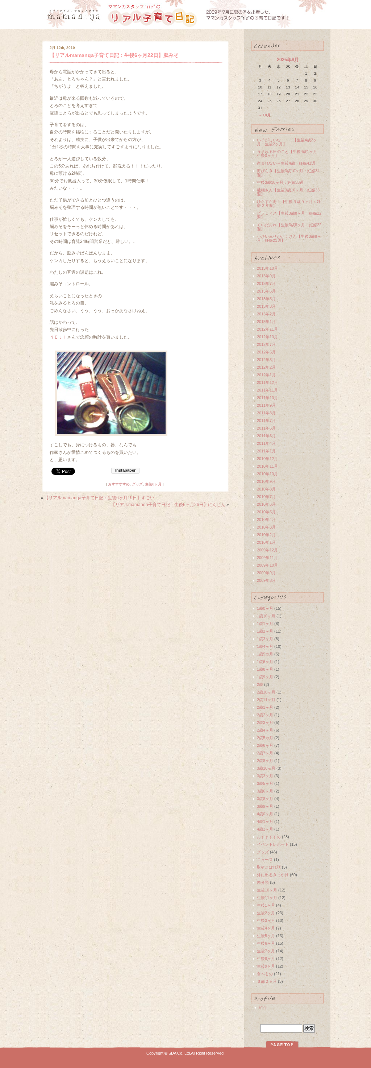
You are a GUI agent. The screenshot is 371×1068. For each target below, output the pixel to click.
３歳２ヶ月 (267, 981)
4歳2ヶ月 (265, 829)
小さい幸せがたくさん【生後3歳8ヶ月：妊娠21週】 (289, 238)
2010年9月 (266, 481)
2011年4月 (266, 443)
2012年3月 (266, 359)
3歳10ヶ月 (266, 768)
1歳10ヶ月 (266, 616)
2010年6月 (266, 504)
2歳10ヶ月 (266, 692)
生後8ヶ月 (266, 958)
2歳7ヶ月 (265, 753)
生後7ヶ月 (266, 951)
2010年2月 (266, 535)
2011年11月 (267, 390)
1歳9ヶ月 (265, 677)
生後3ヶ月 (266, 920)
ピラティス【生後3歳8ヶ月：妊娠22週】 (289, 215)
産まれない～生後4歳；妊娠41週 (286, 163)
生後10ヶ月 (267, 890)
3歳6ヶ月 (265, 791)
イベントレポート (273, 844)
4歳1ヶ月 (265, 821)
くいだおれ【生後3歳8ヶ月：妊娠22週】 (289, 227)
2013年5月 (266, 299)
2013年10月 (267, 268)
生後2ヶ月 (266, 913)
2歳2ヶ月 (265, 715)
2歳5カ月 (265, 738)
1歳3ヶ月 (265, 639)
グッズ (137, 484)
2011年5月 (266, 436)
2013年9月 (266, 276)
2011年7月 (266, 420)
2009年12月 (267, 550)
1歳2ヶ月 (265, 631)
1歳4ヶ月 (265, 646)
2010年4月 (266, 519)
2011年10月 (267, 398)
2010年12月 (267, 458)
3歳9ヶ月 (265, 806)
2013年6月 (266, 291)
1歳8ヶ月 (265, 669)
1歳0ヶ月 (265, 608)
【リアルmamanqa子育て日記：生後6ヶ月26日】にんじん (168, 504)
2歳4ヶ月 (265, 730)
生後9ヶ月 (266, 966)
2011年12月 (267, 382)
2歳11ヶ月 (266, 699)
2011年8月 (266, 413)
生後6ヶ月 (153, 484)
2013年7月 (266, 283)
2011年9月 (266, 405)
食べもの (265, 974)
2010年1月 (266, 542)
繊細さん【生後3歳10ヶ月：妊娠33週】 (288, 192)
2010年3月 (266, 527)
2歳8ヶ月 (265, 760)
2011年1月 (266, 451)
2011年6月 (266, 428)
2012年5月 (266, 352)
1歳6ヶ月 (265, 661)
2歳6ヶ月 (265, 745)
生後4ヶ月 (266, 928)
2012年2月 (266, 367)
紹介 (263, 1007)
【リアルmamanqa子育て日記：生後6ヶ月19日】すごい (99, 497)
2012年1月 (266, 375)
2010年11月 (267, 466)
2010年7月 (266, 496)
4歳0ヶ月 (265, 814)
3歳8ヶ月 (265, 798)
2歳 (260, 684)
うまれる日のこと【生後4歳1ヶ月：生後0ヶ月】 (289, 153)
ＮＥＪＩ (58, 337)
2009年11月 (267, 557)
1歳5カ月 (265, 654)
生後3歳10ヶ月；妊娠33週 (280, 182)
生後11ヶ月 (267, 897)
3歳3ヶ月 (265, 776)
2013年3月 (266, 306)
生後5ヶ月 (266, 936)
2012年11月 (267, 329)
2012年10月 (267, 337)
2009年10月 (267, 565)
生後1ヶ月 (266, 905)
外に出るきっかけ (273, 875)
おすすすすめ (119, 484)
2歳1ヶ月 (265, 707)
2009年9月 (266, 573)
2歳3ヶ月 (265, 722)
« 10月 (265, 115)
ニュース (265, 859)
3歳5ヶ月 (265, 783)
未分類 (263, 882)
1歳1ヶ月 (265, 623)
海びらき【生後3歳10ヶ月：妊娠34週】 (288, 173)
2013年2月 (266, 314)
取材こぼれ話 (269, 867)
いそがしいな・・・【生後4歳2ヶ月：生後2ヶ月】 (287, 142)
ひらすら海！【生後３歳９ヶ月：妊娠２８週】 (289, 203)
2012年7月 (266, 344)
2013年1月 (266, 321)
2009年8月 (266, 580)
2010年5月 (266, 512)
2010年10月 (267, 474)
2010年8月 (266, 489)
